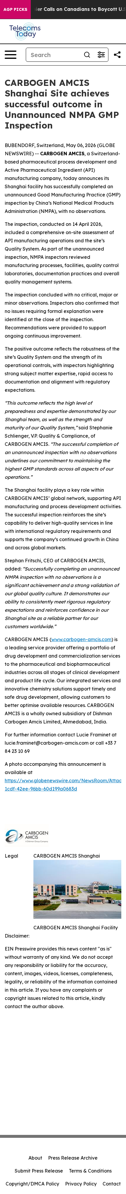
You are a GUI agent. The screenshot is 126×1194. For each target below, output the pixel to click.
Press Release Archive (73, 1158)
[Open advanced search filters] (101, 54)
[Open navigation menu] (10, 55)
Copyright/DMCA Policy (32, 1184)
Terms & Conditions (90, 1171)
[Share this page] (117, 55)
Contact (112, 1184)
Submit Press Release (39, 1171)
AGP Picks (15, 9)
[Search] (87, 54)
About (35, 1158)
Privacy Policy (81, 1184)
